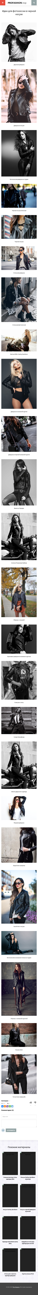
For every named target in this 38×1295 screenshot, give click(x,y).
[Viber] (7, 1106)
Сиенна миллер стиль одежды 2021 (10, 1178)
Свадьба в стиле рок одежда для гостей (28, 1242)
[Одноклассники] (5, 1106)
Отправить (11, 1130)
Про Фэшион (16, 1287)
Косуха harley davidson (10, 1209)
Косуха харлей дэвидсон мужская (28, 1210)
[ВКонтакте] (2, 1106)
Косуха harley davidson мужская (28, 1178)
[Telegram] (12, 1106)
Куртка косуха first (28, 1274)
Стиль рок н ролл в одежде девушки (10, 1274)
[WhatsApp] (10, 1106)
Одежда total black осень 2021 (10, 1242)
